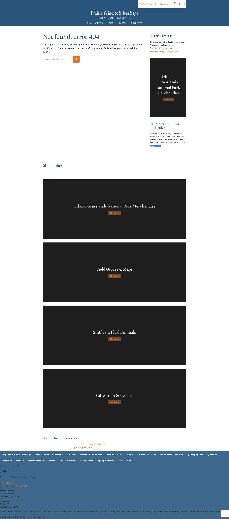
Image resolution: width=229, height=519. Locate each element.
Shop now (168, 99)
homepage (133, 44)
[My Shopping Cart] (174, 4)
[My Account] (180, 4)
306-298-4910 (21, 486)
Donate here (155, 146)
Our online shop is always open (164, 52)
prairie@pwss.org (98, 444)
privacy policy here (83, 447)
